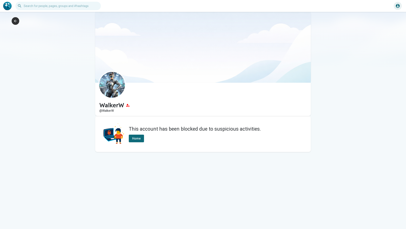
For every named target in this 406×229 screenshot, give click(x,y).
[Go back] (15, 21)
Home (136, 138)
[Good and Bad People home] (7, 6)
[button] (398, 6)
